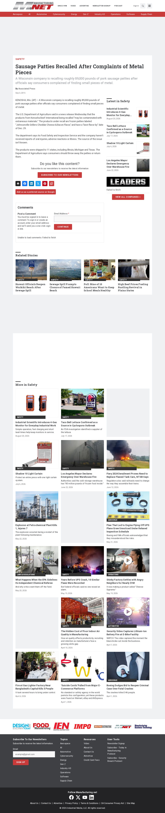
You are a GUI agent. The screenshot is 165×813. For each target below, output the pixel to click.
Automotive (113, 626)
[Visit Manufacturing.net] (123, 726)
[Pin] (44, 183)
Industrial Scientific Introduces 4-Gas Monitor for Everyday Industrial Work (118, 112)
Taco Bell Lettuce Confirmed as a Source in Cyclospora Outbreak (119, 129)
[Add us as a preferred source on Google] (51, 183)
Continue (63, 227)
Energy (20, 520)
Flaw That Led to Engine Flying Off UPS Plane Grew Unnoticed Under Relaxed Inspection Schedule (128, 528)
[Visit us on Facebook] (71, 797)
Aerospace (112, 520)
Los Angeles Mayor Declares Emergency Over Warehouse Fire (118, 163)
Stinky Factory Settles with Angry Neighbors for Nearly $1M (125, 581)
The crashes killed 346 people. (121, 692)
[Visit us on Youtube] (84, 797)
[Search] (142, 5)
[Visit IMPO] (82, 726)
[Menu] (149, 5)
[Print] (18, 183)
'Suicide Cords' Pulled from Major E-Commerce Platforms (81, 687)
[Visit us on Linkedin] (91, 797)
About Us (34, 803)
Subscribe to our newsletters (59, 175)
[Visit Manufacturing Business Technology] (143, 726)
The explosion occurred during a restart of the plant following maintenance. (36, 533)
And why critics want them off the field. (33, 587)
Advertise (58, 803)
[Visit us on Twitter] (78, 797)
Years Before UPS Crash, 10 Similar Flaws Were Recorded (80, 581)
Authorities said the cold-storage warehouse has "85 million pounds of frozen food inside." (82, 482)
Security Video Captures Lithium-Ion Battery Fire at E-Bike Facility (127, 633)
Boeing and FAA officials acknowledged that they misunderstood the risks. (127, 536)
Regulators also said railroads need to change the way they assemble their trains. (128, 482)
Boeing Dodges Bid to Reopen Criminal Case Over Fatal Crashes (128, 687)
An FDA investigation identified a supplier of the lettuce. (81, 430)
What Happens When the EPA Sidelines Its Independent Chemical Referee (36, 581)
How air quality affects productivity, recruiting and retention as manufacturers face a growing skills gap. (82, 641)
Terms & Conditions (89, 803)
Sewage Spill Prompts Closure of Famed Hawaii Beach (65, 287)
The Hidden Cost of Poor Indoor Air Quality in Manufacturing (80, 633)
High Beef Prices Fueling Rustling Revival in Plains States (133, 287)
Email (15, 749)
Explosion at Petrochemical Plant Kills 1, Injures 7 (36, 527)
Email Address (61, 214)
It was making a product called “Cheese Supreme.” (125, 588)
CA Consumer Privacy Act (112, 803)
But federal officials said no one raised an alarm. (80, 588)
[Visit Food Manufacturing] (42, 726)
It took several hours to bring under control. (35, 692)
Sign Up (20, 762)
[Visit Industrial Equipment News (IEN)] (61, 726)
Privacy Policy (71, 803)
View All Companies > (128, 197)
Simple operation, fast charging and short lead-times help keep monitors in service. (34, 430)
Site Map (131, 803)
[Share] (24, 183)
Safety (19, 59)
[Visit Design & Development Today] (22, 726)
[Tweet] (38, 183)
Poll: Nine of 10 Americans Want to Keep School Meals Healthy (99, 287)
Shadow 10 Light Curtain (120, 143)
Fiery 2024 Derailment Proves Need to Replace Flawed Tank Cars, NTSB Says (128, 475)
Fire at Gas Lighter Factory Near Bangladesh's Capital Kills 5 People (34, 687)
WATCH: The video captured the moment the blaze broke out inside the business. (127, 639)
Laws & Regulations (26, 575)
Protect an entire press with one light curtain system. (36, 478)
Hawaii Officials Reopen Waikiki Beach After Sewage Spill (30, 287)
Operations (113, 575)
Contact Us (46, 803)
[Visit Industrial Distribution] (103, 726)
